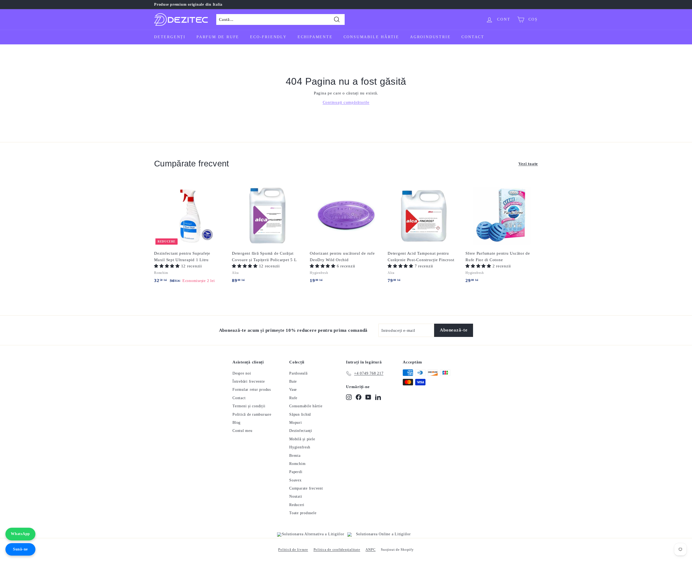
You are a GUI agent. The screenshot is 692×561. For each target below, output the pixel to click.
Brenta (295, 456)
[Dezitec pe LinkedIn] (378, 397)
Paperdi (295, 472)
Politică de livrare (293, 549)
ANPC (370, 549)
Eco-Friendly (268, 37)
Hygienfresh (299, 447)
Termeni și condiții (248, 406)
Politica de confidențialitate (337, 549)
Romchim (297, 464)
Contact (472, 37)
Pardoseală (298, 373)
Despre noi (241, 373)
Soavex (295, 480)
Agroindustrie (430, 37)
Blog (236, 423)
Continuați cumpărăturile (346, 102)
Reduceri (296, 505)
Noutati (295, 496)
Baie (293, 381)
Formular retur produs (251, 390)
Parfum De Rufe (218, 37)
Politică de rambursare (251, 414)
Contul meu (242, 431)
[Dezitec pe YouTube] (368, 397)
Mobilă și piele (302, 439)
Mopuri (295, 423)
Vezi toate (528, 164)
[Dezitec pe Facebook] (358, 397)
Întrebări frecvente (248, 381)
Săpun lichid (300, 414)
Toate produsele (302, 513)
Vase (293, 390)
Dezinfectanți (300, 431)
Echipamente (315, 37)
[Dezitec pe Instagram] (349, 397)
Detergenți (170, 37)
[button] (167, 266)
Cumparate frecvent (306, 488)
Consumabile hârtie (371, 37)
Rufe (293, 398)
